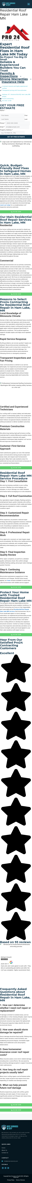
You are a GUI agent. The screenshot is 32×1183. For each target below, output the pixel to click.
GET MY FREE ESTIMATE (16, 137)
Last (26, 119)
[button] (28, 4)
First (26, 115)
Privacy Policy (10, 1180)
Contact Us (5, 1152)
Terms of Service (20, 1180)
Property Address (6, 130)
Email (2, 127)
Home (3, 1148)
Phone (2, 123)
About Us (4, 1150)
